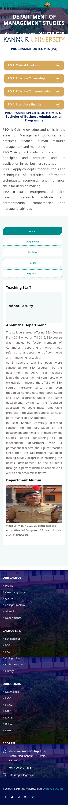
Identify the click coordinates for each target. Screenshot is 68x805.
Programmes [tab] (32, 241)
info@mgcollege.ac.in (22, 775)
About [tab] (32, 231)
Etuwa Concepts (54, 788)
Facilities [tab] (32, 252)
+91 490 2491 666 (20, 767)
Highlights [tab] (32, 273)
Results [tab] (32, 262)
